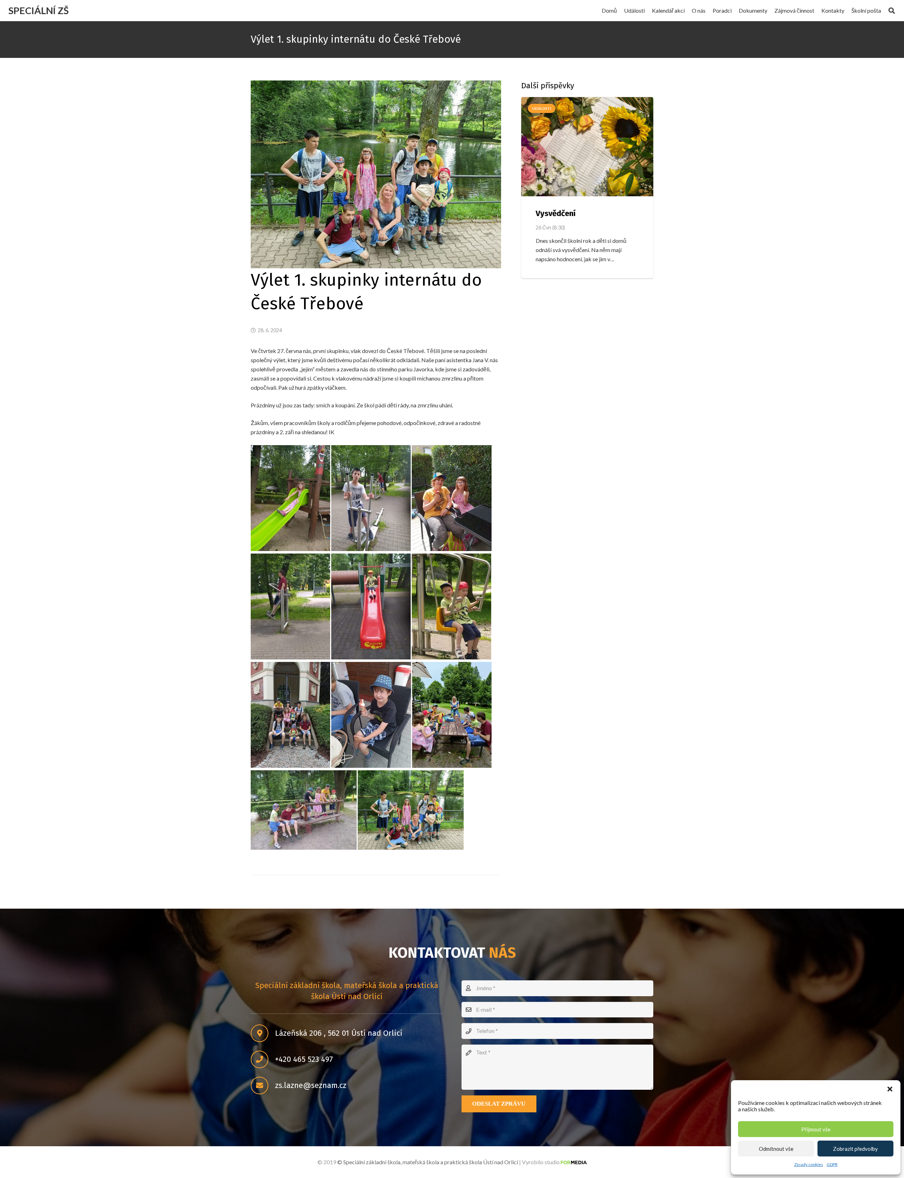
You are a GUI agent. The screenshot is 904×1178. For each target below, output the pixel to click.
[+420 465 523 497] (263, 1060)
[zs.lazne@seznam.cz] (263, 1086)
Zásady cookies (808, 1164)
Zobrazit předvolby (855, 1149)
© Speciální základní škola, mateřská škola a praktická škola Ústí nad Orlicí (427, 1162)
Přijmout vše (816, 1129)
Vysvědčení (556, 213)
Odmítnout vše (776, 1149)
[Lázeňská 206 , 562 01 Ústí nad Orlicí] (263, 1033)
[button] (889, 1089)
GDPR (832, 1164)
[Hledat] (892, 11)
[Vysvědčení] (587, 146)
